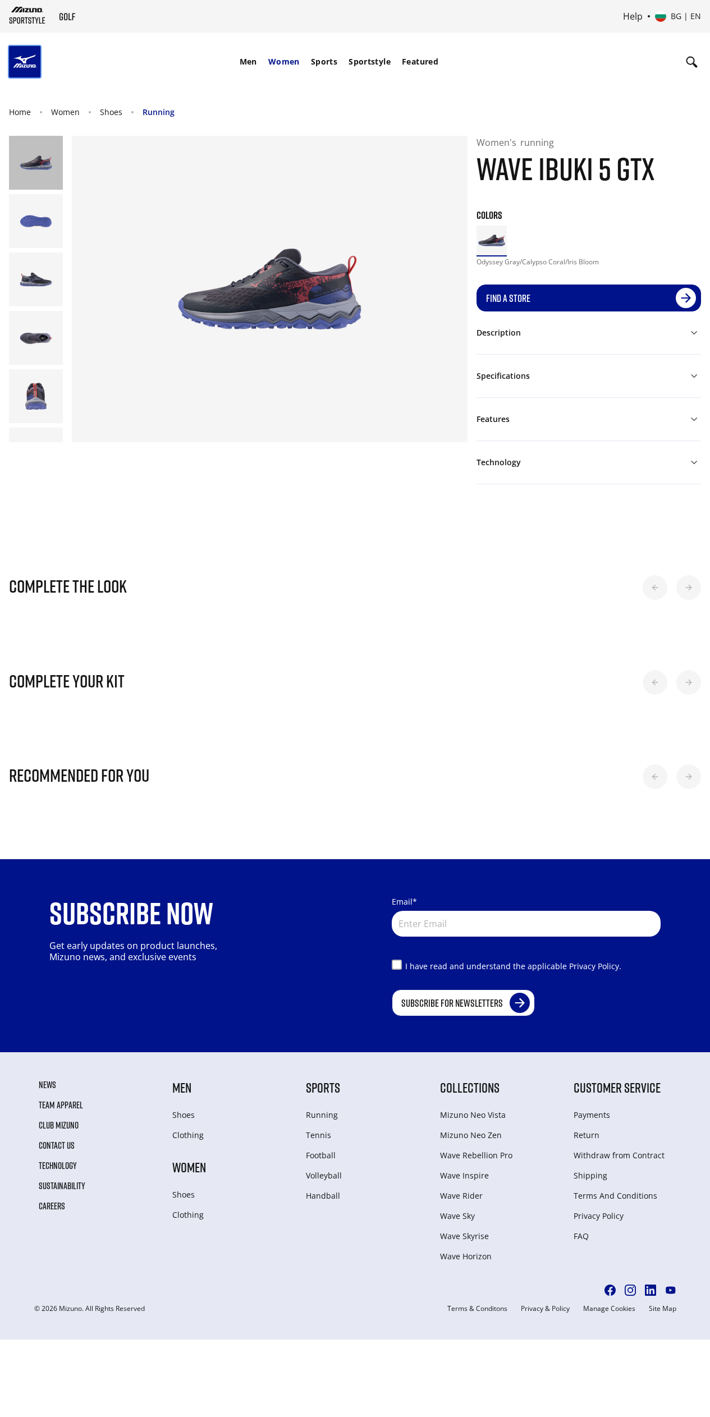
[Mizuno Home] (27, 15)
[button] (655, 587)
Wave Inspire (464, 1175)
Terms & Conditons (477, 1309)
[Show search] (691, 61)
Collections (470, 1087)
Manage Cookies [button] (609, 1309)
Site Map (662, 1309)
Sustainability (62, 1185)
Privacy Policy (599, 1215)
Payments (592, 1114)
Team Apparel (61, 1105)
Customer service (617, 1087)
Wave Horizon (466, 1256)
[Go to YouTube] (670, 1290)
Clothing (188, 1135)
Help (633, 16)
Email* (404, 901)
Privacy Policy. (595, 966)
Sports (324, 61)
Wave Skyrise (464, 1236)
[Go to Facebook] (610, 1290)
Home (20, 112)
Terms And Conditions (615, 1195)
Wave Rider (461, 1195)
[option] (492, 241)
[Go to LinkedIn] (650, 1290)
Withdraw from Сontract (619, 1155)
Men (248, 61)
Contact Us (57, 1145)
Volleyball (324, 1175)
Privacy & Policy (545, 1309)
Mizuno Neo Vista (473, 1114)
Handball (323, 1195)
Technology (58, 1165)
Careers (52, 1206)
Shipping (590, 1175)
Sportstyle (370, 61)
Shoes (111, 112)
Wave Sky (457, 1215)
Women (284, 61)
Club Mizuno (59, 1125)
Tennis (318, 1135)
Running (159, 112)
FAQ (581, 1236)
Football (321, 1155)
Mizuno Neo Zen (471, 1135)
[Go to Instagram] (630, 1290)
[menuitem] (248, 61)
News (47, 1084)
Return (586, 1135)
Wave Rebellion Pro (476, 1155)
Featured (420, 61)
